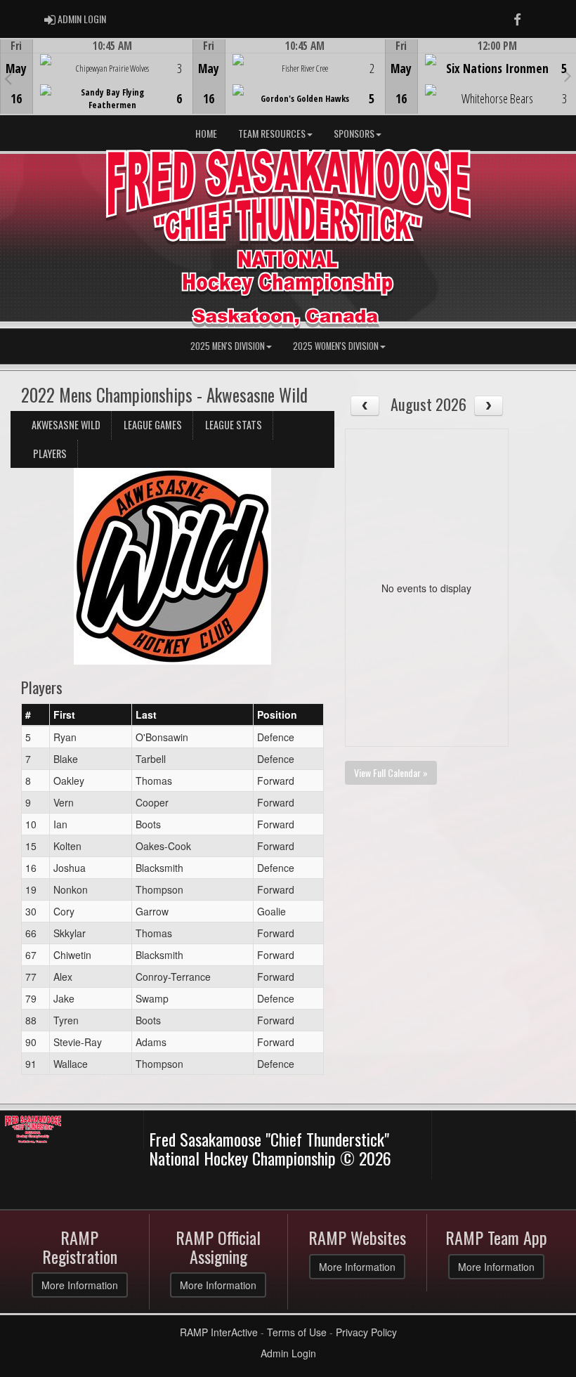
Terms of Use (297, 1332)
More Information (79, 1285)
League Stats (233, 424)
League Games (153, 424)
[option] (96, 76)
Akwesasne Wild (66, 424)
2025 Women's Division (336, 346)
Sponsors (354, 133)
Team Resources (272, 133)
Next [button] (568, 75)
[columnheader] (36, 714)
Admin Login (288, 1353)
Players (50, 453)
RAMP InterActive (219, 1332)
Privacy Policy (366, 1332)
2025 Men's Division (227, 346)
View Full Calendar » (391, 772)
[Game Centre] (97, 87)
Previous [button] (8, 78)
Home (206, 133)
